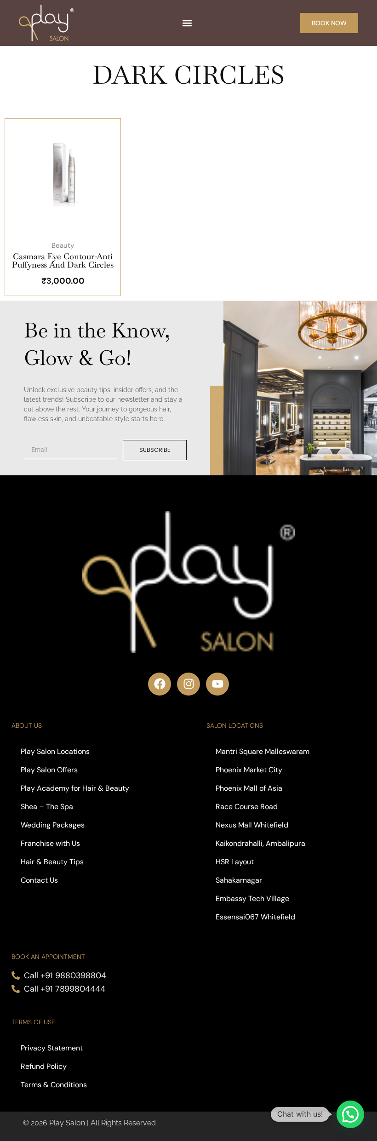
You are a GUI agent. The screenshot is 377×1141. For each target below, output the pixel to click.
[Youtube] (217, 684)
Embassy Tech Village (253, 898)
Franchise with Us (50, 843)
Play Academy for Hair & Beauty (75, 788)
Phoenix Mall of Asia (249, 788)
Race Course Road (247, 806)
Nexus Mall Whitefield (252, 825)
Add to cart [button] (72, 232)
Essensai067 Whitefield (255, 917)
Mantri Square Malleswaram (262, 751)
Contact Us (39, 880)
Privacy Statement (52, 1048)
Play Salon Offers (49, 770)
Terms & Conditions (54, 1085)
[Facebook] (159, 684)
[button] (186, 23)
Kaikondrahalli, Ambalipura (260, 843)
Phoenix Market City (249, 770)
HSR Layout (235, 862)
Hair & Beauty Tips (52, 862)
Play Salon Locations (55, 751)
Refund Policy (44, 1066)
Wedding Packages (53, 825)
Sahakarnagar (239, 880)
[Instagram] (188, 684)
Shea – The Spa (47, 806)
